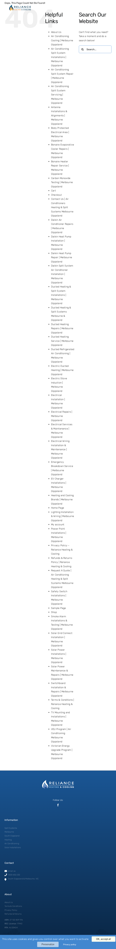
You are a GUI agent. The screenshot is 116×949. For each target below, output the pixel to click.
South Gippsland (12, 836)
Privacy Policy (11, 910)
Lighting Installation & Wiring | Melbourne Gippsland (62, 516)
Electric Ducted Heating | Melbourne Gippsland (62, 370)
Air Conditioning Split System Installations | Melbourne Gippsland (60, 57)
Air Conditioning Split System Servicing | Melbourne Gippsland (60, 94)
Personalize (48, 944)
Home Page (57, 507)
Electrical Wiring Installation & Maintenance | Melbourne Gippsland (60, 449)
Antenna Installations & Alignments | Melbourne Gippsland (59, 115)
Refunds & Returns (13, 914)
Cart (53, 190)
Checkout (56, 194)
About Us (56, 32)
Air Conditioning (12, 843)
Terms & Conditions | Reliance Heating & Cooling (62, 704)
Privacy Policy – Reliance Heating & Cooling (62, 549)
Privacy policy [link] (69, 944)
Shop (54, 612)
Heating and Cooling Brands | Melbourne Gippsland (62, 499)
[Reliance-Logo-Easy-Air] (20, 5)
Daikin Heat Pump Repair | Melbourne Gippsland (61, 257)
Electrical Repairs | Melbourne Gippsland (61, 416)
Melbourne (9, 832)
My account (57, 524)
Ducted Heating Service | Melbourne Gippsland (62, 340)
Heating (8, 840)
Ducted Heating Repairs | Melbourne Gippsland (62, 328)
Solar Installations (13, 847)
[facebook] (58, 805)
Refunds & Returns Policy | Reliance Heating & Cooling (61, 562)
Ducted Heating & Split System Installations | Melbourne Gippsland (61, 295)
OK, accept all (103, 939)
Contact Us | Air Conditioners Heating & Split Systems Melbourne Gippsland (62, 207)
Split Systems (11, 828)
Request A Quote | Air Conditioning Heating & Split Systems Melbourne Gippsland (62, 579)
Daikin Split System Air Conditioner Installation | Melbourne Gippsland (62, 274)
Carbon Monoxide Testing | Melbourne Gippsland (62, 182)
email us (11, 871)
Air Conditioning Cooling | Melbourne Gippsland (62, 40)
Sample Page (58, 608)
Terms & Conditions (13, 906)
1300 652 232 (14, 875)
